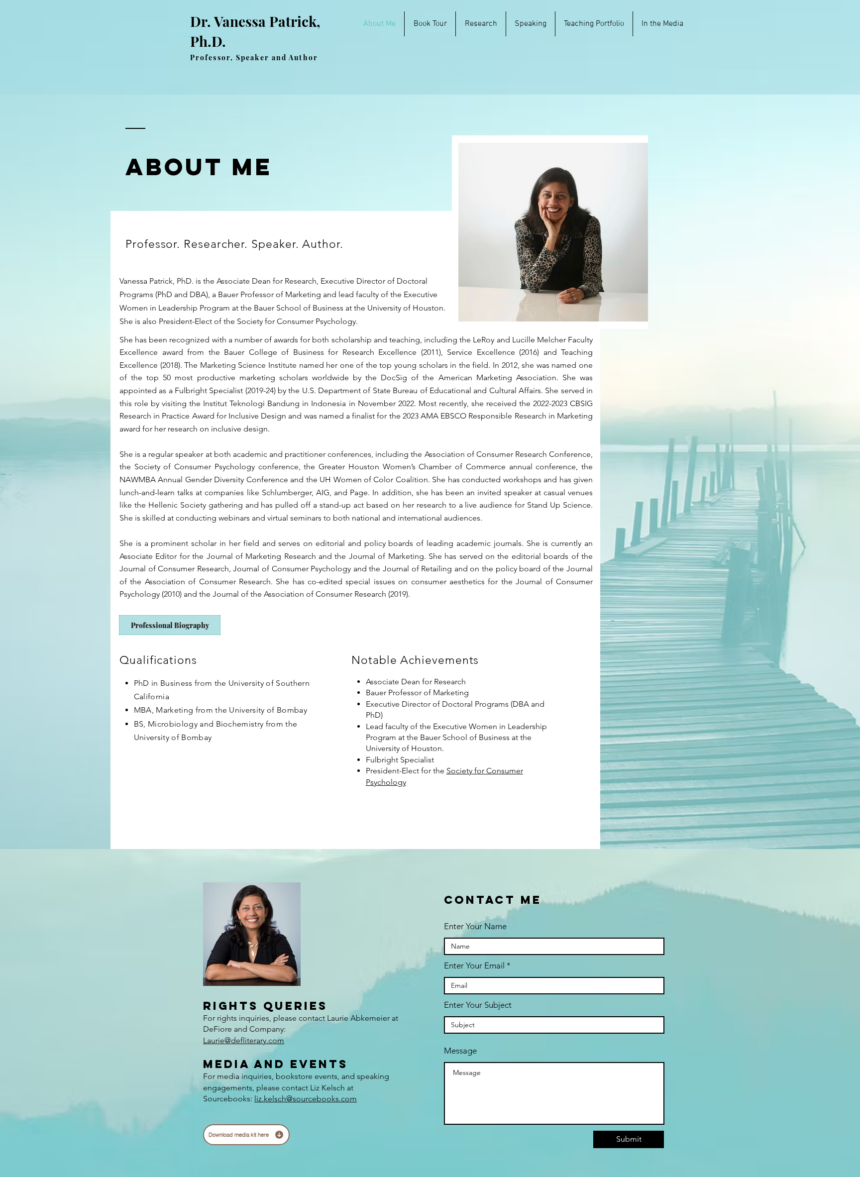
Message (460, 1051)
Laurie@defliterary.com (243, 1040)
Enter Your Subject (478, 1005)
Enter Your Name (475, 926)
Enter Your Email (474, 966)
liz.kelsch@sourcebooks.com (305, 1098)
